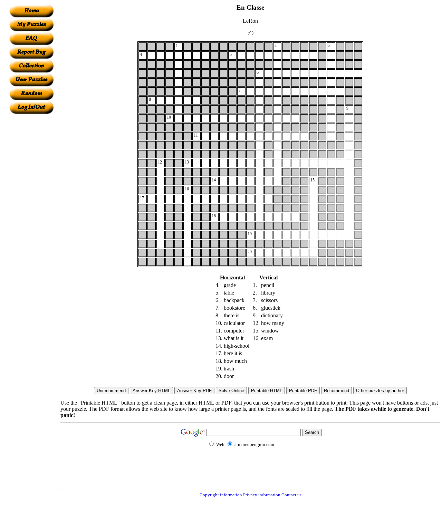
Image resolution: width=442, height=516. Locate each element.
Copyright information (221, 494)
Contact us (291, 494)
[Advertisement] (31, 217)
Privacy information (261, 494)
